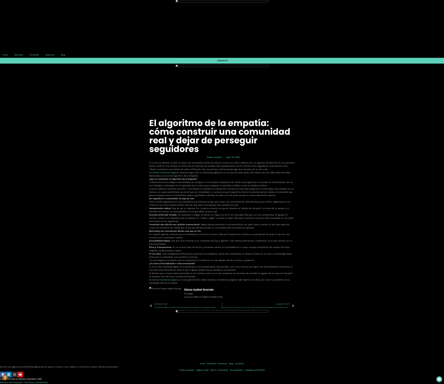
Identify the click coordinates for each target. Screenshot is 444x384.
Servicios (18, 55)
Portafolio (34, 55)
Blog (63, 55)
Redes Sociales (214, 157)
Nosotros (49, 55)
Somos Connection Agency (165, 172)
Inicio (5, 55)
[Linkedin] (9, 374)
